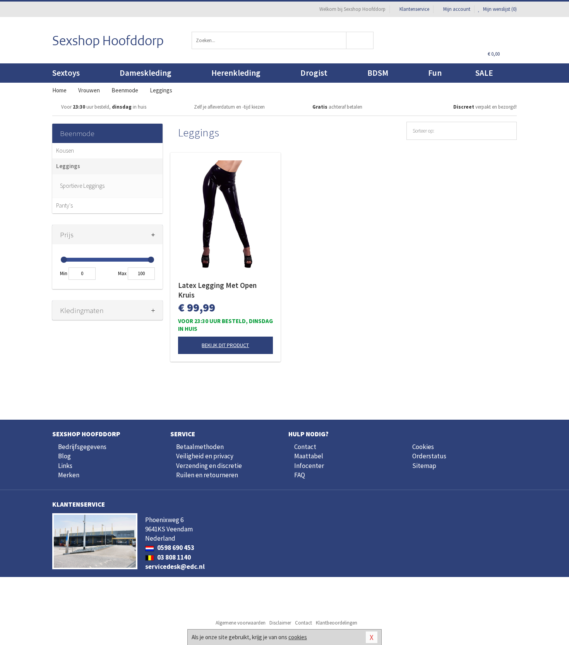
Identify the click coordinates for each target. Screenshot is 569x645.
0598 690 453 (175, 547)
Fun (435, 73)
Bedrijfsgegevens (82, 446)
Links (65, 465)
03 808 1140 (173, 557)
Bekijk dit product (225, 345)
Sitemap (424, 465)
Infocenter (309, 465)
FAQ (299, 475)
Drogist (313, 73)
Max (122, 273)
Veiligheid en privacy (204, 456)
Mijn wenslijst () (499, 9)
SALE (484, 73)
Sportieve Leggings (82, 185)
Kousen (65, 150)
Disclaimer (280, 622)
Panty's (64, 205)
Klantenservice (414, 9)
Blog (64, 456)
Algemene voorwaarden (241, 622)
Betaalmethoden (200, 446)
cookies (297, 637)
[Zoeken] (360, 40)
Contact (305, 446)
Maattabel (308, 456)
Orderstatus (429, 456)
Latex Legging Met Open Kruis (217, 290)
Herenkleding (236, 73)
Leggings (68, 166)
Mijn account (456, 9)
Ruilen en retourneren (207, 475)
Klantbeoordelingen (336, 622)
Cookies (423, 446)
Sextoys (66, 73)
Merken (68, 475)
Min (63, 273)
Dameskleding (145, 73)
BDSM (377, 73)
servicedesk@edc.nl (175, 566)
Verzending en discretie (209, 465)
